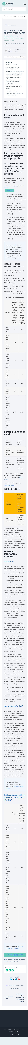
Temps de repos (9, 83)
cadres (15, 245)
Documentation (8, 36)
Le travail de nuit (9, 997)
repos (19, 959)
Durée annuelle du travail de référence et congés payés (12, 68)
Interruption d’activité (11, 91)
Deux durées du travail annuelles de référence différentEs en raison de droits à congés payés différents (15, 73)
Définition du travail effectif (12, 65)
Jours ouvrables (7, 365)
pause (15, 959)
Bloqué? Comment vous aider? (16, 985)
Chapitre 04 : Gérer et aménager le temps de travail (14, 39)
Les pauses (9, 88)
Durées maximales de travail (12, 81)
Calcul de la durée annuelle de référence (13, 78)
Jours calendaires (11, 278)
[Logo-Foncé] (8, 2)
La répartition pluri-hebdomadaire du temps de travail (20, 997)
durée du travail (8, 959)
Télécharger (10, 190)
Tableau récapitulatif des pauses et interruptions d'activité (14, 94)
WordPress (17, 1031)
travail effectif (14, 962)
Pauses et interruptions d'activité (13, 86)
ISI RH (16, 36)
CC (15, 271)
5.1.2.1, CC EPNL (15, 948)
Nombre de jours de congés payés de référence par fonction (14, 186)
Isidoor (12, 1029)
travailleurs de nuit (9, 485)
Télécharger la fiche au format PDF (15, 955)
